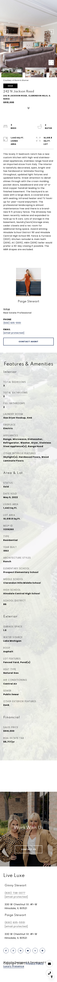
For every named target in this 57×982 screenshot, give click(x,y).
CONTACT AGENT (28, 341)
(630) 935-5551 (12, 322)
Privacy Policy (35, 963)
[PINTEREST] (42, 950)
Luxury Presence (13, 966)
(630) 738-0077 (15, 893)
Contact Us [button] (28, 849)
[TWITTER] (35, 950)
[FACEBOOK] (6, 950)
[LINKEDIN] (20, 950)
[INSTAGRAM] (13, 950)
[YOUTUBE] (27, 950)
